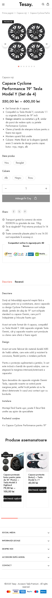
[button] (6, 163)
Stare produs (8, 156)
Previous (5, 44)
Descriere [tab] (7, 281)
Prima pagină (7, 13)
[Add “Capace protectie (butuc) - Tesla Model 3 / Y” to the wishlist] (42, 461)
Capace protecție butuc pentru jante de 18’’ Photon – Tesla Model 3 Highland (12, 480)
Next (46, 44)
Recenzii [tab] (19, 281)
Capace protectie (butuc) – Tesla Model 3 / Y (36, 477)
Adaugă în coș (23, 198)
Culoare (6, 171)
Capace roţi (22, 13)
